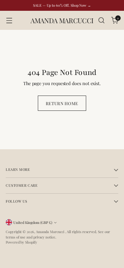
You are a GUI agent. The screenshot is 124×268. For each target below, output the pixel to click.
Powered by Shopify (21, 242)
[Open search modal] (101, 20)
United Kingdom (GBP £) (32, 222)
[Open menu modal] (9, 20)
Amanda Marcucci (50, 231)
